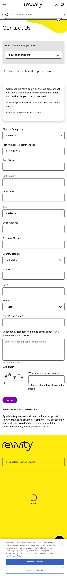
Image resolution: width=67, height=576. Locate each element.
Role (4, 207)
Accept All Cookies (35, 562)
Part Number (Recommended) (18, 144)
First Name (8, 160)
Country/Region (11, 253)
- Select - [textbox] (11, 135)
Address (7, 269)
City (4, 285)
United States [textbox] (13, 260)
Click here (37, 102)
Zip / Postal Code (12, 316)
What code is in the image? (43, 373)
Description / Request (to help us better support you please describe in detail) (30, 333)
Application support (19, 54)
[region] (33, 557)
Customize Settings (34, 570)
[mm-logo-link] (33, 5)
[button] (56, 5)
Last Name (8, 176)
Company (7, 191)
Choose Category (12, 129)
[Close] (62, 543)
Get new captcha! (3, 383)
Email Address (10, 222)
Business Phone (11, 238)
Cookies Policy (15, 556)
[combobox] (33, 135)
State (5, 300)
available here (40, 426)
